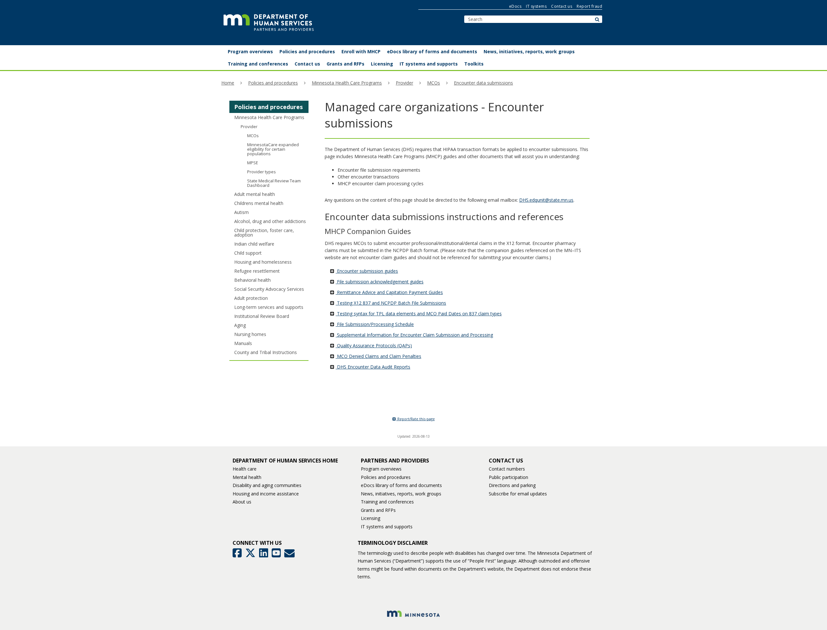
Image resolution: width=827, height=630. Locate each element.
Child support (248, 253)
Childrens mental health (258, 203)
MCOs (433, 83)
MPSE (252, 163)
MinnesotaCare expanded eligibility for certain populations (273, 149)
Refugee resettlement (257, 271)
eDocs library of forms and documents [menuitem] (432, 51)
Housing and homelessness (263, 262)
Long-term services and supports (268, 307)
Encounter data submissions (483, 83)
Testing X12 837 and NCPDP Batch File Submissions (391, 303)
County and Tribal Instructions (265, 352)
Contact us (561, 6)
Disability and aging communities (267, 485)
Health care (244, 469)
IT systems (536, 6)
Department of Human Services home (285, 460)
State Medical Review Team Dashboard (274, 183)
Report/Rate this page (415, 418)
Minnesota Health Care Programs (347, 83)
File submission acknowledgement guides (380, 282)
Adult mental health (254, 194)
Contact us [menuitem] (307, 64)
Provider (404, 83)
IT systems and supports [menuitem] (429, 64)
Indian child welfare (254, 244)
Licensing (370, 518)
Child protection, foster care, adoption (264, 232)
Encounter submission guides (367, 271)
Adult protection (251, 298)
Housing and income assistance (266, 494)
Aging (240, 325)
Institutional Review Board (261, 316)
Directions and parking (512, 485)
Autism (241, 212)
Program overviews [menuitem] (250, 51)
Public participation (508, 477)
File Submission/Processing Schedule (375, 324)
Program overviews (381, 469)
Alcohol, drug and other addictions (270, 221)
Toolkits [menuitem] (474, 64)
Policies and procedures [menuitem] (307, 51)
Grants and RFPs (378, 510)
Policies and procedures (273, 83)
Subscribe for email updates (518, 494)
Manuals (243, 343)
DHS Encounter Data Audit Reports (373, 367)
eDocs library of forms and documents (401, 485)
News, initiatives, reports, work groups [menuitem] (529, 51)
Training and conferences (387, 502)
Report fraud (589, 6)
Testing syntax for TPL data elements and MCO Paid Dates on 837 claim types (419, 313)
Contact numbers (507, 469)
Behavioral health (252, 280)
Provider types (261, 172)
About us (242, 502)
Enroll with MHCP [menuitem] (361, 51)
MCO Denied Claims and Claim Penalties (378, 356)
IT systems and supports (387, 526)
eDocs (515, 6)
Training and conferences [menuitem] (258, 64)
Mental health (247, 477)
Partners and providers (395, 460)
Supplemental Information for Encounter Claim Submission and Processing (414, 335)
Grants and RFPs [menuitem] (345, 64)
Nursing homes (250, 334)
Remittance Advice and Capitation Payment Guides (389, 292)
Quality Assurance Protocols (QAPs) (374, 345)
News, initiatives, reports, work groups (401, 494)
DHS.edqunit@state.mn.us (546, 200)
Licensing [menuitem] (382, 64)
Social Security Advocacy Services (269, 289)
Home (227, 83)
